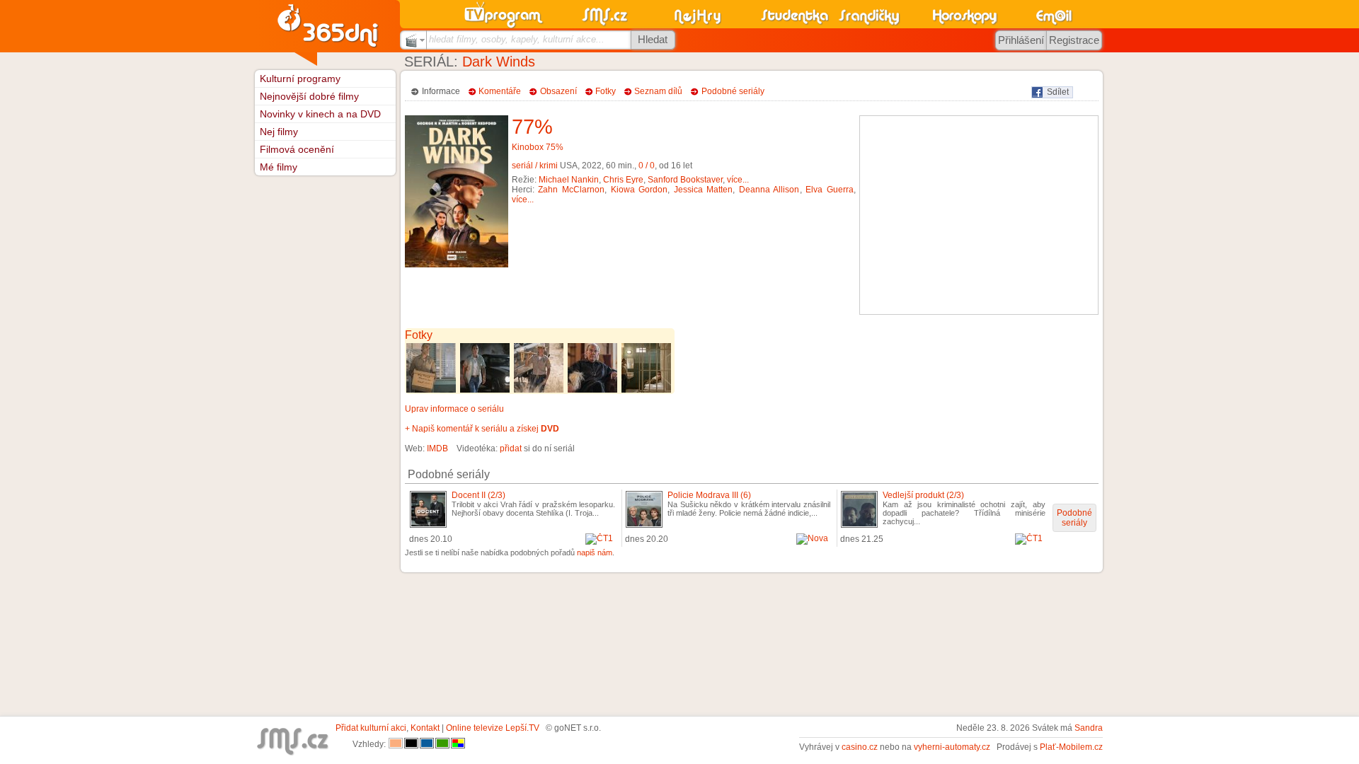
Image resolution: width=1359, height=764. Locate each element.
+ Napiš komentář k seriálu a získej (482, 429)
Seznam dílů (658, 91)
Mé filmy (278, 167)
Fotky (605, 91)
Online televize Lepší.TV (492, 728)
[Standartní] (395, 744)
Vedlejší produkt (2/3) (923, 495)
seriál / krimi (535, 165)
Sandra (1088, 728)
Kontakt (425, 728)
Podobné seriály (732, 91)
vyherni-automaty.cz (952, 747)
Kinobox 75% (537, 147)
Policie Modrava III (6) (709, 495)
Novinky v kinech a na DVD (320, 114)
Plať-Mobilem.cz (1071, 747)
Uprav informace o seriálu (454, 409)
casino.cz (860, 747)
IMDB (437, 448)
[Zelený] (442, 744)
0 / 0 (646, 165)
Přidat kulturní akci (371, 728)
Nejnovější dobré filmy (309, 96)
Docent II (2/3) (478, 495)
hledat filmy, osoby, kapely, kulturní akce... (516, 39)
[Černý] (411, 744)
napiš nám (594, 552)
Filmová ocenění (297, 149)
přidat (511, 448)
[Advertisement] (979, 215)
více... (738, 180)
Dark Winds (498, 61)
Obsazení (558, 91)
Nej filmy (279, 131)
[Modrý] (427, 744)
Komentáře (499, 91)
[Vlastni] (458, 744)
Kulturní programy (300, 78)
